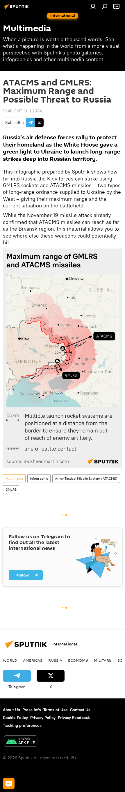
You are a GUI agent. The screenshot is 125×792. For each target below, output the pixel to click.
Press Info (31, 709)
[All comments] (9, 783)
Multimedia (14, 478)
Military (103, 660)
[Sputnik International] (17, 8)
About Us (11, 709)
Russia (55, 660)
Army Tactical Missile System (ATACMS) (86, 478)
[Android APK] (20, 741)
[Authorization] (93, 6)
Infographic (39, 478)
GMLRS (11, 489)
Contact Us (80, 709)
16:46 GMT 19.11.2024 (22, 111)
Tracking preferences (22, 725)
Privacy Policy (43, 717)
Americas (32, 660)
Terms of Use (55, 709)
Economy (78, 660)
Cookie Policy (15, 717)
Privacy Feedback (74, 717)
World (10, 660)
